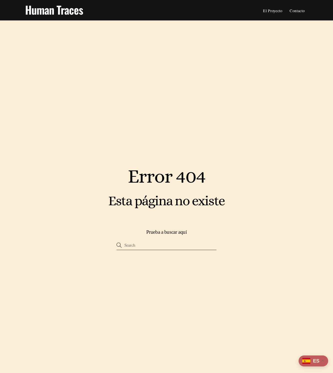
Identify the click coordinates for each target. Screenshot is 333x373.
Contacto (297, 10)
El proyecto (272, 10)
